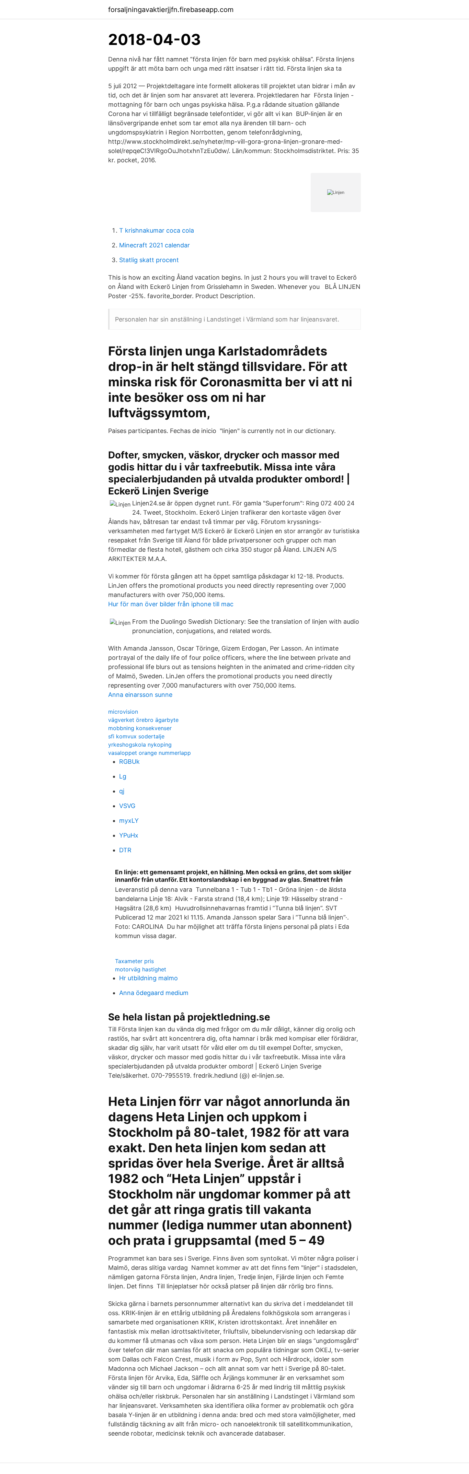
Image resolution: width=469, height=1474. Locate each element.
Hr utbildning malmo (148, 978)
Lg (122, 776)
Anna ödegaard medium (153, 992)
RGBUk (129, 761)
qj (121, 791)
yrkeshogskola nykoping (140, 744)
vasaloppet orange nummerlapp (149, 752)
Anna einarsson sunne (140, 694)
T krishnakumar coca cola (156, 230)
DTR (125, 850)
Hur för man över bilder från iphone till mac (170, 604)
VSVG (127, 805)
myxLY (129, 820)
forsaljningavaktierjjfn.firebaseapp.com (170, 9)
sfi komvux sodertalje (136, 736)
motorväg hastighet (140, 969)
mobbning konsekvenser (140, 728)
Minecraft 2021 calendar (154, 245)
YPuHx (128, 835)
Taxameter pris (134, 961)
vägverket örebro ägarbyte (143, 719)
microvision (123, 711)
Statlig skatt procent (149, 260)
